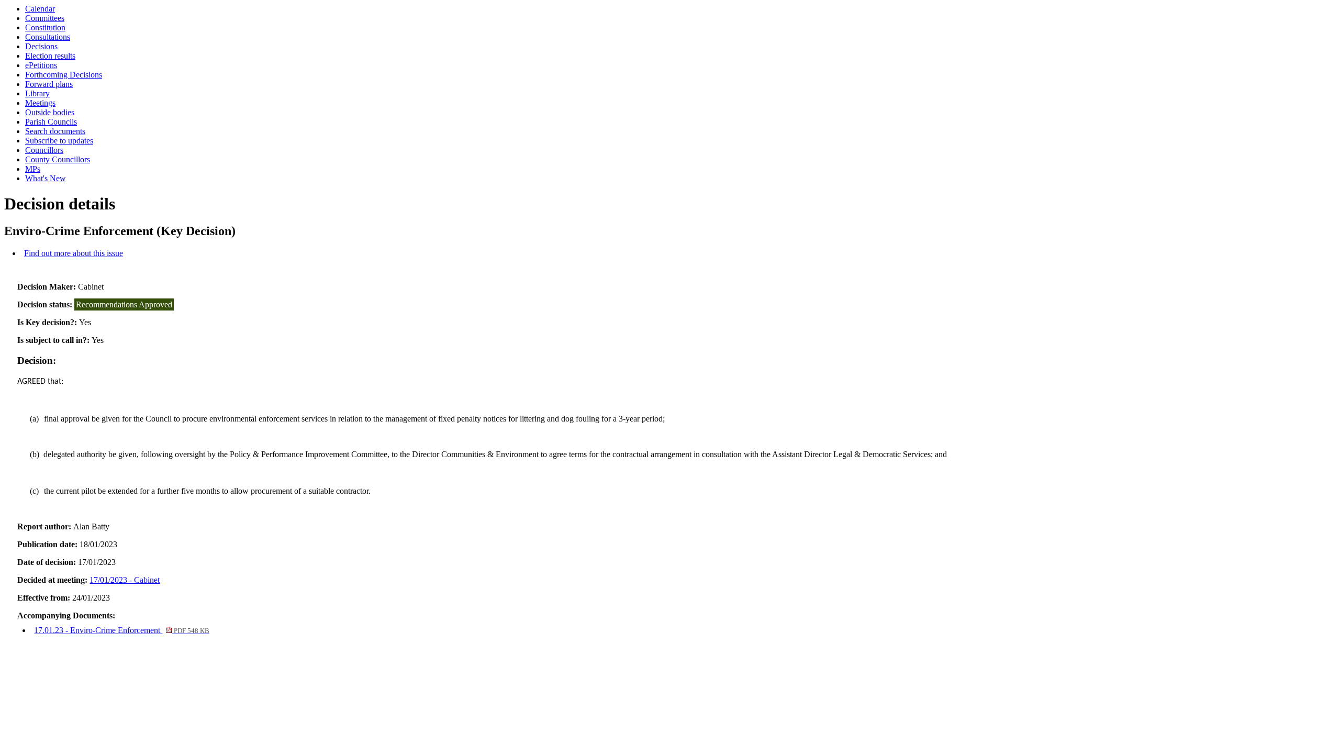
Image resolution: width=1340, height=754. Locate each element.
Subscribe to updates (59, 140)
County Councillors (57, 159)
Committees (44, 18)
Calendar (40, 8)
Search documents (55, 131)
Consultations (47, 36)
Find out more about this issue (73, 253)
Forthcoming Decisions (63, 74)
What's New (45, 178)
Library (37, 93)
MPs (32, 168)
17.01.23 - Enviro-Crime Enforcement (121, 630)
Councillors (44, 150)
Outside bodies (49, 112)
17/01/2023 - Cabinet (125, 579)
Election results (50, 55)
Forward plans (49, 84)
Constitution (45, 27)
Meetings (40, 102)
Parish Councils (51, 121)
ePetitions (41, 65)
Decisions (41, 46)
